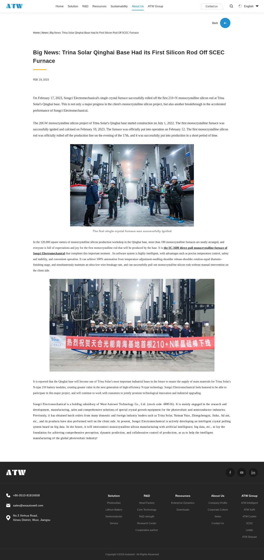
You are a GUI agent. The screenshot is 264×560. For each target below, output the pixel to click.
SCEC (249, 523)
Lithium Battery (114, 509)
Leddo (249, 530)
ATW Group (155, 6)
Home (60, 6)
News (45, 32)
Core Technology (146, 509)
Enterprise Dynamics (182, 503)
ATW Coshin (249, 516)
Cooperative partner (147, 530)
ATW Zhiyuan (249, 536)
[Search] (231, 6)
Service (114, 523)
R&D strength (146, 516)
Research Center (146, 523)
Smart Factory (146, 503)
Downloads (183, 509)
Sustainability (119, 6)
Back (215, 23)
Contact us (212, 6)
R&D (85, 6)
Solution (73, 6)
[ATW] (14, 6)
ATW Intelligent (249, 503)
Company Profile (218, 503)
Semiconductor (113, 516)
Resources (99, 6)
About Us (138, 6)
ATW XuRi (249, 509)
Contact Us (218, 523)
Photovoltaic (114, 503)
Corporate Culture (218, 509)
